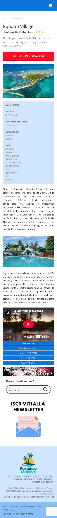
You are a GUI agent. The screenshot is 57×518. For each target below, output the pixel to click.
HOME (9, 476)
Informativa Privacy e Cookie (42, 497)
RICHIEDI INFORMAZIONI (28, 56)
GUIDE (39, 479)
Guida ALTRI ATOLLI (28, 358)
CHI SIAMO (48, 479)
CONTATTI (50, 482)
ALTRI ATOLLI (19, 18)
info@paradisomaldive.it (27, 491)
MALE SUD (39, 476)
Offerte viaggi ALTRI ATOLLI (28, 348)
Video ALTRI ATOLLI (28, 363)
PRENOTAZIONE (38, 482)
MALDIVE (7, 18)
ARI (46, 476)
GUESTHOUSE (29, 479)
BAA (50, 476)
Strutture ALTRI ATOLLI (29, 353)
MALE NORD (28, 476)
